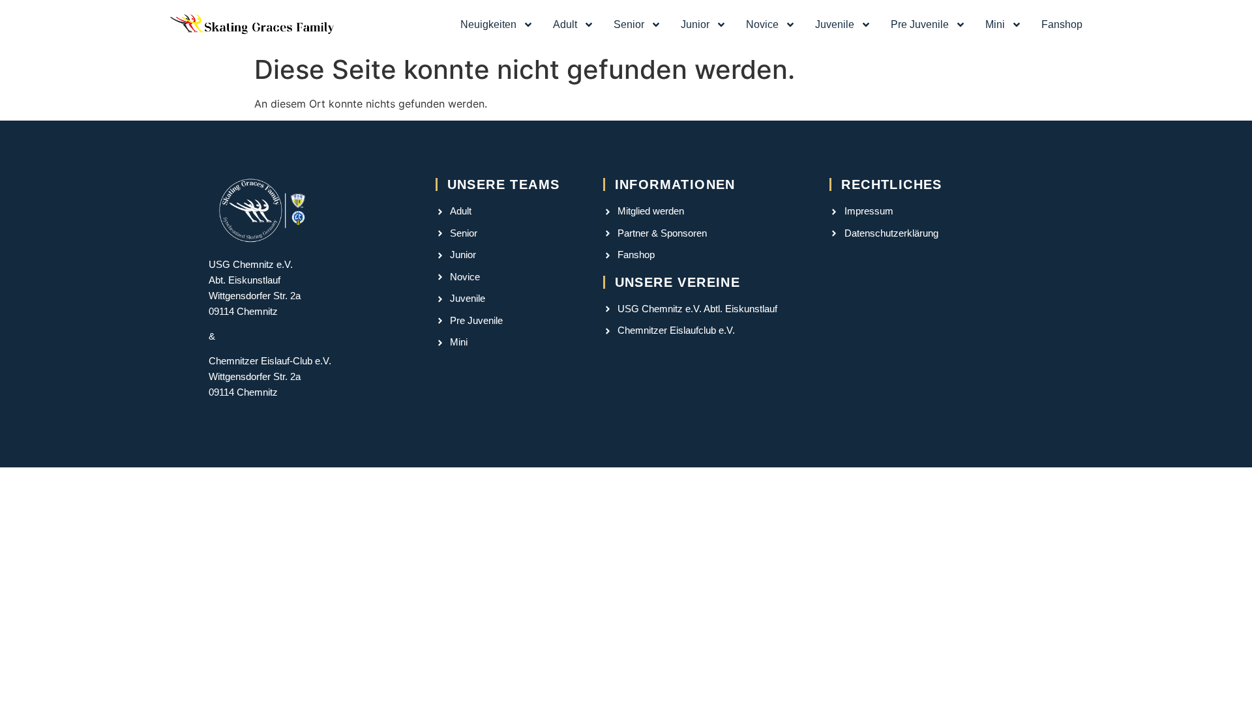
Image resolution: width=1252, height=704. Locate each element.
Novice (762, 24)
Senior (629, 24)
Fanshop (1061, 24)
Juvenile (834, 24)
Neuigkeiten (488, 24)
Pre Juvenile (920, 24)
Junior (695, 24)
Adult (565, 24)
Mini (995, 24)
